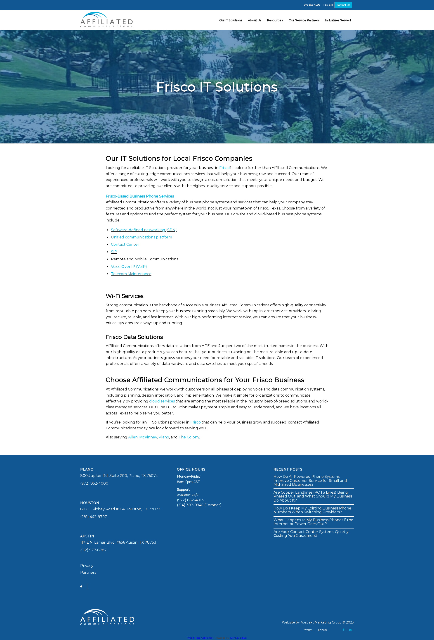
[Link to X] (336, 629)
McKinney (148, 437)
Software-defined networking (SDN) (144, 230)
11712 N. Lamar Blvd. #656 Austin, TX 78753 (118, 542)
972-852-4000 (312, 4)
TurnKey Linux (238, 637)
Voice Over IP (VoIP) (129, 266)
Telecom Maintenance (131, 274)
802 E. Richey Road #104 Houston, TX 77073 (120, 509)
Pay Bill (328, 4)
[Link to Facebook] (343, 629)
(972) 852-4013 (190, 500)
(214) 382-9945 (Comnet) (199, 505)
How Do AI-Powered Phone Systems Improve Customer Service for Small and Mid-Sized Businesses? (310, 480)
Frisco (203, 158)
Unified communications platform (141, 237)
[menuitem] (312, 5)
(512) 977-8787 (93, 550)
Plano (163, 437)
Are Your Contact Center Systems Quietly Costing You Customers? (311, 534)
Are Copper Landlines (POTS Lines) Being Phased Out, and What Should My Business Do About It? (313, 496)
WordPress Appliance (199, 637)
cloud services (162, 401)
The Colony (189, 437)
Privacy (86, 566)
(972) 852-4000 (94, 483)
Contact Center (125, 244)
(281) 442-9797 (93, 517)
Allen (133, 437)
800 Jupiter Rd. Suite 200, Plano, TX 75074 (119, 475)
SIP (114, 252)
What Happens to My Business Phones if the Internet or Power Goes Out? (313, 522)
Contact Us (343, 5)
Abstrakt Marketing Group (321, 622)
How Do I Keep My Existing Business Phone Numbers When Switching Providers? (312, 510)
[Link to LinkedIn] (350, 629)
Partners (88, 572)
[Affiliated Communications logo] (107, 20)
